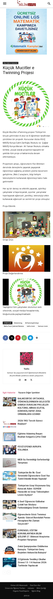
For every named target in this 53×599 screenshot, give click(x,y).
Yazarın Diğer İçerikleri (29, 392)
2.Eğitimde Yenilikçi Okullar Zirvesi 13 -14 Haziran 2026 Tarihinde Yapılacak (32, 562)
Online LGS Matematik (19, 585)
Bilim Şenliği (41, 588)
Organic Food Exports (21, 591)
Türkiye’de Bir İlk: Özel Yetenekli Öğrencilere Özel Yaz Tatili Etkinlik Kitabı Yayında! (34, 475)
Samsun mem (43, 326)
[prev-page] (4, 572)
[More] (37, 338)
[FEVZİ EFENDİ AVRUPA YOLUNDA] (9, 449)
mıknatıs (31, 588)
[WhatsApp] (24, 338)
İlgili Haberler (9, 392)
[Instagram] (21, 380)
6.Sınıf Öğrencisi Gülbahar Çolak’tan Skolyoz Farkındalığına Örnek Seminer (33, 504)
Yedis (26, 368)
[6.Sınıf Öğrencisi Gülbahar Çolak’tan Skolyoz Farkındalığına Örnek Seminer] (9, 504)
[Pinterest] (18, 338)
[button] (4, 3)
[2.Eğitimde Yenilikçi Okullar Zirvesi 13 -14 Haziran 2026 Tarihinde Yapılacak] (9, 562)
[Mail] (26, 380)
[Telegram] (30, 338)
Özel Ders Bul (35, 585)
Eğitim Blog (36, 591)
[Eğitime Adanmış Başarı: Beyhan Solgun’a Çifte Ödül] (9, 436)
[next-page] (8, 572)
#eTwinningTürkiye (32, 323)
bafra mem (31, 326)
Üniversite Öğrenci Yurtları (15, 588)
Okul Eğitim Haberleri (11, 63)
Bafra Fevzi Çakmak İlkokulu (14, 326)
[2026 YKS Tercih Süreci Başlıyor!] (9, 423)
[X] (11, 338)
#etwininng (18, 323)
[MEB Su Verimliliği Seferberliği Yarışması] (9, 462)
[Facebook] (5, 338)
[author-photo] (26, 365)
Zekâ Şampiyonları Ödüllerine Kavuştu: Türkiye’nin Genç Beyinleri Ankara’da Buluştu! (33, 549)
